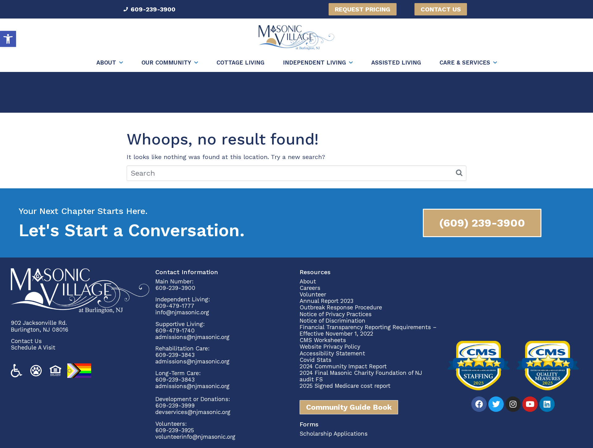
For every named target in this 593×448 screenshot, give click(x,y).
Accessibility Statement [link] (332, 353)
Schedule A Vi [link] (29, 347)
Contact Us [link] (26, 341)
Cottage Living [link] (240, 62)
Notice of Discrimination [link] (332, 320)
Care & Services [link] (464, 62)
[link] (8, 39)
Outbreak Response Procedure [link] (341, 307)
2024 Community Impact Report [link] (343, 366)
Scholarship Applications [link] (334, 433)
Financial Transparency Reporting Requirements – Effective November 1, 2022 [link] (368, 330)
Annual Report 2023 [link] (326, 301)
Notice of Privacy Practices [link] (336, 314)
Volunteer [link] (313, 294)
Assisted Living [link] (396, 62)
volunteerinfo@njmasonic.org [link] (195, 436)
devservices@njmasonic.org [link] (192, 412)
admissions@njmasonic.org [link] (192, 337)
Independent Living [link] (314, 62)
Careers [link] (310, 288)
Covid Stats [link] (315, 360)
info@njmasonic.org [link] (182, 312)
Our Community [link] (166, 62)
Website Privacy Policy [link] (330, 346)
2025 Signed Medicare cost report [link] (345, 386)
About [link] (106, 62)
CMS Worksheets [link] (323, 340)
